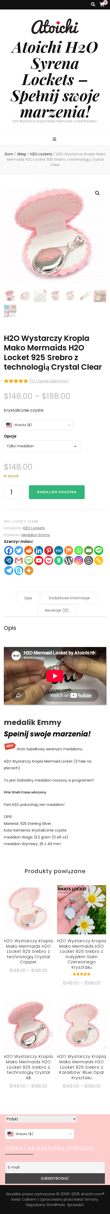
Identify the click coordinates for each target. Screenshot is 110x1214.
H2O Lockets (34, 528)
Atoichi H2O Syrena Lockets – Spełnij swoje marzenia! (55, 78)
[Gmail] (18, 560)
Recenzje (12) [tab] (57, 610)
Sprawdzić (75, 1204)
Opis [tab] (28, 598)
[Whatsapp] (78, 550)
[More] (28, 570)
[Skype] (18, 570)
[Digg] (8, 560)
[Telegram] (8, 570)
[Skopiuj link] (98, 560)
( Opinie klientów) (49, 381)
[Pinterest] (48, 550)
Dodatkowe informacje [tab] (69, 598)
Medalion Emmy (35, 535)
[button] (97, 193)
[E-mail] (88, 550)
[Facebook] (8, 550)
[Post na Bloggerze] (88, 560)
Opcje (10, 436)
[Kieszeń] (48, 560)
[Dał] (58, 560)
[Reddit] (28, 550)
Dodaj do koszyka (56, 492)
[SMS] (28, 560)
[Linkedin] (38, 550)
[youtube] (38, 560)
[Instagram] (78, 560)
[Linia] (98, 550)
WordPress (55, 1204)
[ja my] (58, 550)
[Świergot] (18, 550)
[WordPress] (68, 560)
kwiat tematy (86, 1199)
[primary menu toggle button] (55, 139)
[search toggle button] (93, 4)
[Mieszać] (68, 550)
